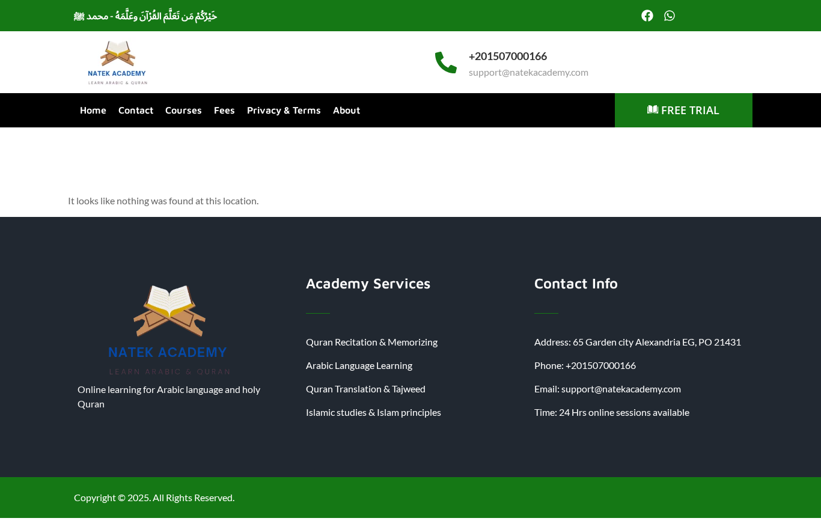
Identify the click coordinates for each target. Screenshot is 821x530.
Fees (224, 110)
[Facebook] (647, 15)
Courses (183, 110)
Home (93, 110)
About (346, 110)
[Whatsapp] (669, 15)
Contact (135, 110)
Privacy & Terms (284, 110)
